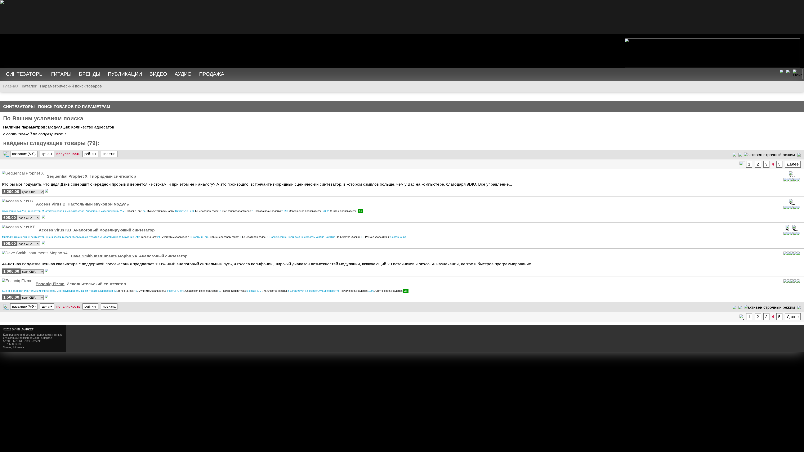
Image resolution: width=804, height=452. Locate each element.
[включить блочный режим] (799, 155)
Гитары (61, 74)
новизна (109, 154)
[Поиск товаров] (798, 74)
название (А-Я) (24, 154)
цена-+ (47, 154)
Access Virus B (51, 204)
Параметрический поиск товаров (71, 86)
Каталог (29, 86)
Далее (793, 164)
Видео (158, 74)
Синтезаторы (25, 74)
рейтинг (90, 154)
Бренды (89, 74)
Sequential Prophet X (67, 176)
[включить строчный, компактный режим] (740, 155)
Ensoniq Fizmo (50, 284)
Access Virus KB (55, 230)
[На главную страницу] (402, 33)
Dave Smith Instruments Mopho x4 (104, 256)
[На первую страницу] (742, 164)
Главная (10, 86)
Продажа (211, 74)
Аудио (183, 74)
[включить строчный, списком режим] (734, 155)
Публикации (125, 74)
